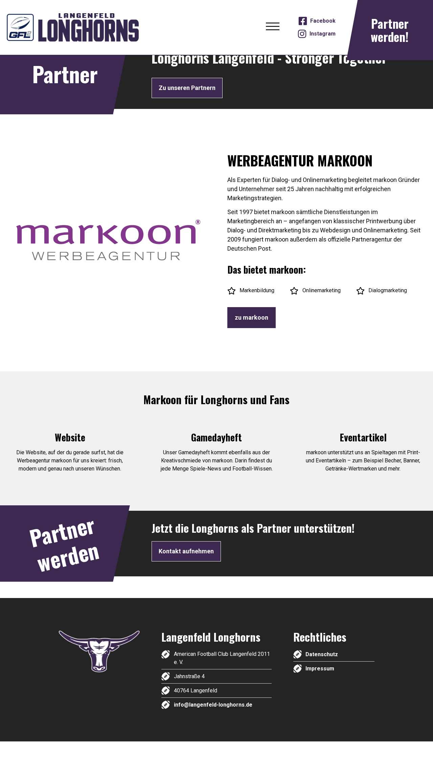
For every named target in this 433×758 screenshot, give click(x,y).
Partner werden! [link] (390, 30)
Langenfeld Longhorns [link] (210, 637)
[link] (88, 27)
